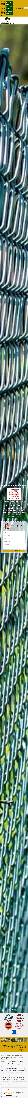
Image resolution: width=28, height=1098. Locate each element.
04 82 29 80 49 (3, 5)
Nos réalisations (14, 516)
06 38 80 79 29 (3, 13)
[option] (3, 1043)
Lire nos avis (9, 1095)
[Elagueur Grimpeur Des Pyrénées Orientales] (7, 20)
